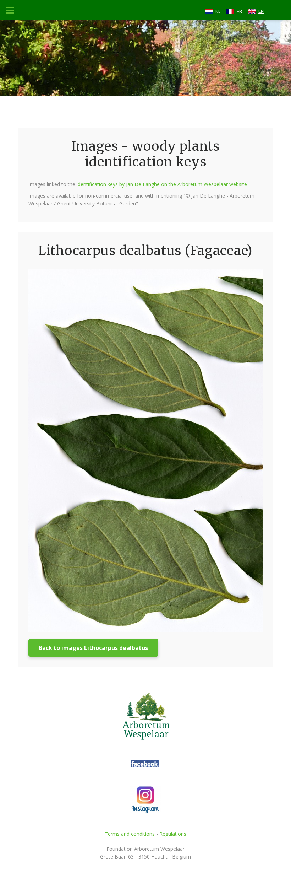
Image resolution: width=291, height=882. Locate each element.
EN (261, 11)
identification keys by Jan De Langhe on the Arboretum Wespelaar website (162, 184)
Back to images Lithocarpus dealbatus (93, 648)
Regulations (172, 833)
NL (217, 11)
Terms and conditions (130, 833)
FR (239, 11)
